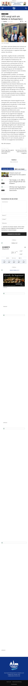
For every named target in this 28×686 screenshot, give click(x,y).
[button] (2, 8)
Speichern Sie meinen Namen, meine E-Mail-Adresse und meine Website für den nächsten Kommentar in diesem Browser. (12, 228)
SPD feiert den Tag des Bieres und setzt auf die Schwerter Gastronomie (17, 188)
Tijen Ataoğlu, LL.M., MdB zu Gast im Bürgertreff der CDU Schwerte (17, 181)
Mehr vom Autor (19, 169)
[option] (14, 243)
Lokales (6, 11)
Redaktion (5, 21)
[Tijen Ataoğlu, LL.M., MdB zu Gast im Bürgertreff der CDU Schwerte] (5, 181)
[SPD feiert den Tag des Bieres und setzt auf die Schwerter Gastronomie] (5, 188)
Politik (10, 11)
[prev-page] (2, 194)
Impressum (9, 681)
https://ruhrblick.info (14, 161)
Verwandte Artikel (7, 169)
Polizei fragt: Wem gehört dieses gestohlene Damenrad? (7, 151)
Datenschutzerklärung (16, 681)
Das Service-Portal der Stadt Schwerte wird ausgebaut (21, 151)
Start (2, 11)
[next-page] (5, 194)
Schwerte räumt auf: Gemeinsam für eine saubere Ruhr (17, 174)
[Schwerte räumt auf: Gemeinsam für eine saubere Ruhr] (5, 174)
